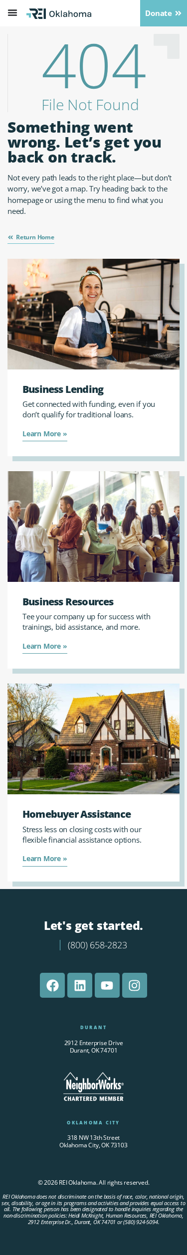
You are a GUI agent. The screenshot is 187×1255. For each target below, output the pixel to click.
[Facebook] (52, 985)
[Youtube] (107, 985)
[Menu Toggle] (12, 12)
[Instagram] (134, 985)
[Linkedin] (79, 985)
